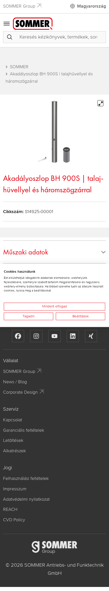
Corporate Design (20, 392)
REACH (10, 509)
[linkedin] (73, 336)
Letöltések (13, 440)
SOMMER (19, 66)
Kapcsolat (12, 420)
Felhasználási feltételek (26, 478)
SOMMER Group (19, 6)
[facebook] (18, 336)
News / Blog (15, 382)
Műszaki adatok (25, 252)
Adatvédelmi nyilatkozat (26, 499)
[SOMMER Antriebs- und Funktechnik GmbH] (32, 23)
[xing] (91, 336)
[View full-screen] (100, 103)
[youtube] (54, 336)
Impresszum (14, 489)
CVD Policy (14, 520)
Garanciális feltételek (23, 430)
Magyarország (91, 6)
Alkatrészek (14, 451)
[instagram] (36, 336)
